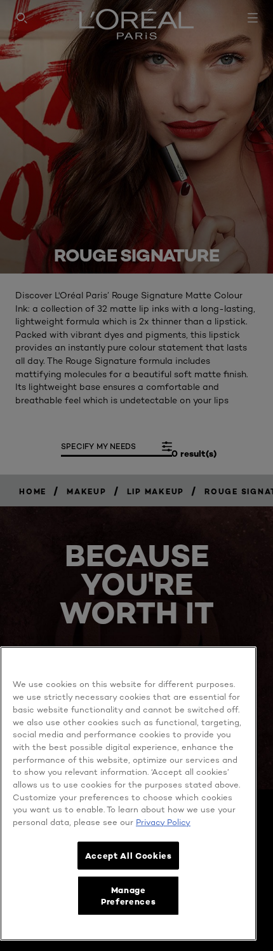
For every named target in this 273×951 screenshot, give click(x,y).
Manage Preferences (128, 895)
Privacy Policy (163, 822)
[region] (128, 793)
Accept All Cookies (128, 855)
